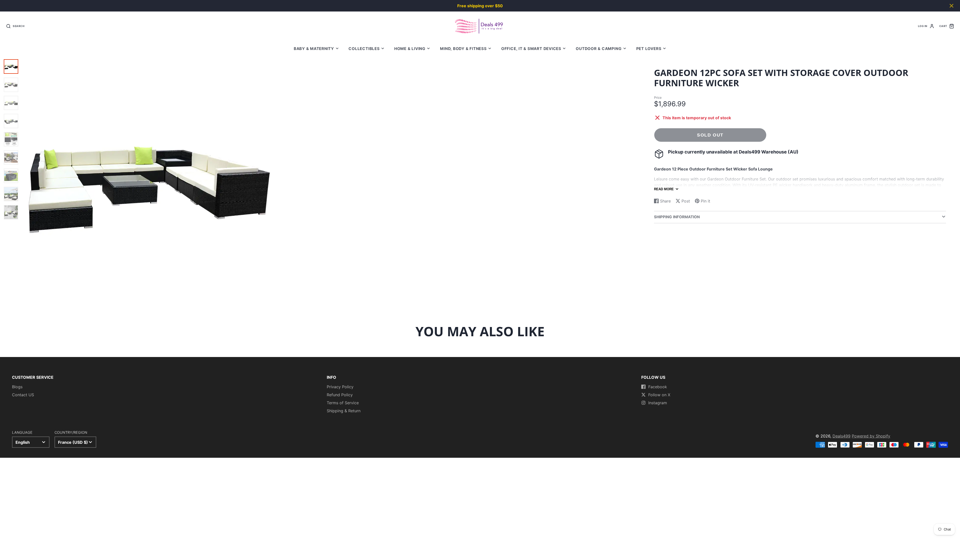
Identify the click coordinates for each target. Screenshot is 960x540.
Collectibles (364, 48)
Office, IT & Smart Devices (531, 48)
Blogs (17, 386)
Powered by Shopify (871, 436)
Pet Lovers (649, 48)
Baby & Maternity (314, 48)
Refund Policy (340, 394)
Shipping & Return (343, 410)
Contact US (23, 394)
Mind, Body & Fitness (463, 48)
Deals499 (841, 436)
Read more (664, 189)
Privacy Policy (340, 386)
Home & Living (410, 48)
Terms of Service (343, 402)
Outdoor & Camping (599, 48)
